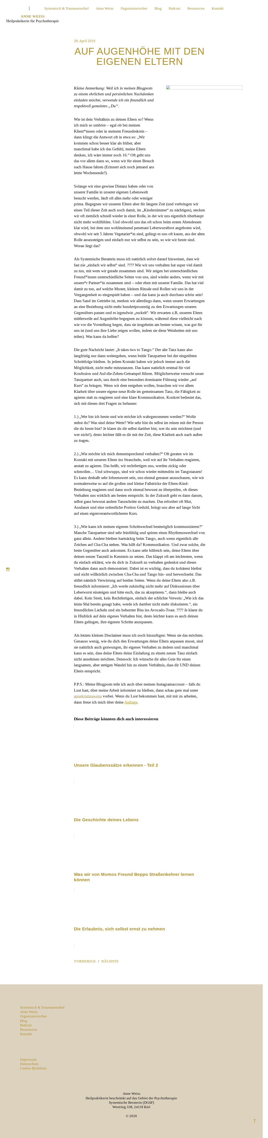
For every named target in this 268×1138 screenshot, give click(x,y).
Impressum (28, 1059)
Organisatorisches (134, 8)
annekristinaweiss (88, 696)
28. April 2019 (84, 41)
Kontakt (218, 8)
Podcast (174, 8)
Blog (158, 8)
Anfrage (130, 702)
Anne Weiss (33, 16)
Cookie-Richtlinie (33, 1068)
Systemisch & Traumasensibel (66, 8)
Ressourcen (196, 8)
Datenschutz (29, 1064)
